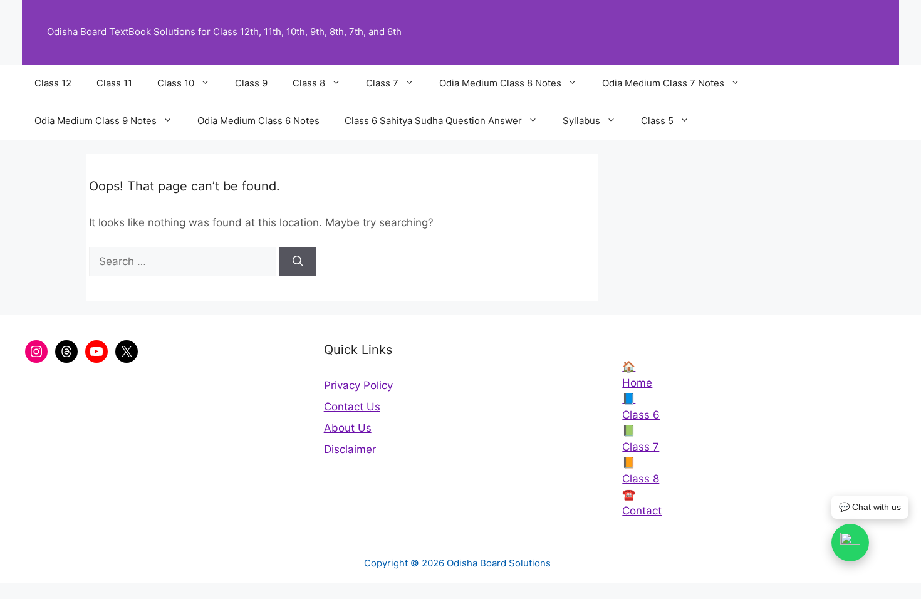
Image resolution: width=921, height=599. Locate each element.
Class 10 (175, 83)
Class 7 (382, 83)
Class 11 (114, 83)
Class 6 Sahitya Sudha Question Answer (433, 121)
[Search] (297, 262)
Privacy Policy (358, 385)
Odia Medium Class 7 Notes (663, 83)
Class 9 (251, 83)
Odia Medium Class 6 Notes (258, 121)
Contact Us (352, 406)
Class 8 (309, 83)
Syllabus (581, 121)
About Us (348, 428)
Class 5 (657, 121)
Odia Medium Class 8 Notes (500, 83)
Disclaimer (350, 449)
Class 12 (52, 83)
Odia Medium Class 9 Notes (95, 121)
